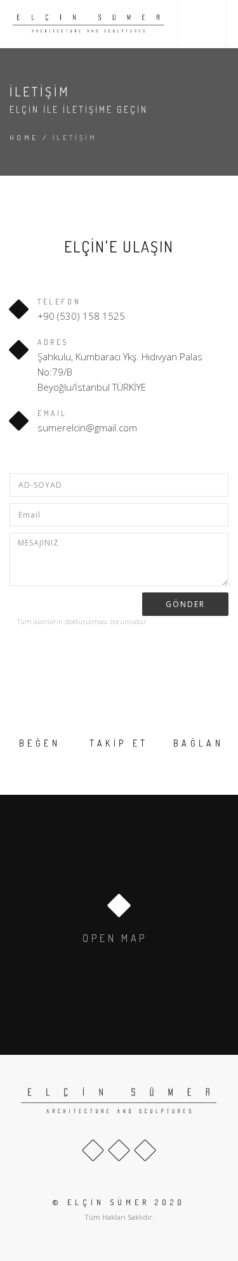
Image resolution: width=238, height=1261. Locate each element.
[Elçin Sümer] (88, 24)
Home (24, 137)
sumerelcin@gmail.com (87, 427)
